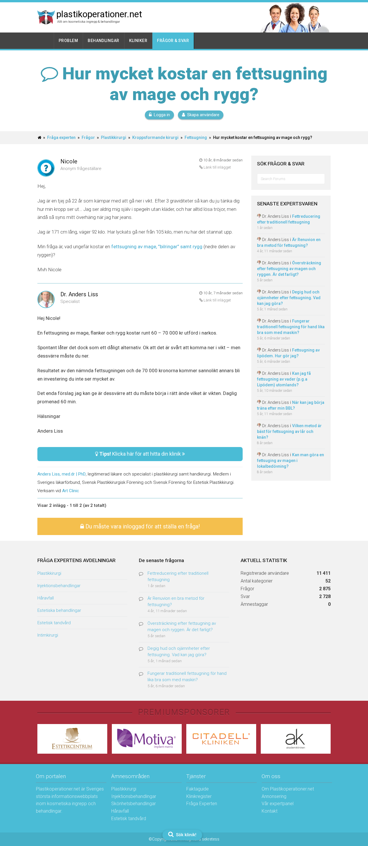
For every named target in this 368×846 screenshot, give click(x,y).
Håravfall (45, 598)
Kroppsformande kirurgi (155, 137)
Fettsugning (196, 137)
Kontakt (269, 811)
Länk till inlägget (217, 167)
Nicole (68, 161)
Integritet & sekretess (200, 839)
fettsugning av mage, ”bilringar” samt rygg (156, 246)
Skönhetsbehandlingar (133, 803)
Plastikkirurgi (113, 137)
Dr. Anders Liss (79, 294)
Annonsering (274, 796)
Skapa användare (203, 114)
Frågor (88, 137)
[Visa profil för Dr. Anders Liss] (46, 299)
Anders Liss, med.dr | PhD (61, 474)
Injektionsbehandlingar (58, 585)
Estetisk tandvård (54, 622)
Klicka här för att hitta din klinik (140, 454)
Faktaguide (197, 789)
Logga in (162, 114)
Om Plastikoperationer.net (288, 789)
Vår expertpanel (278, 803)
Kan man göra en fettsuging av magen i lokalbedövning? (290, 460)
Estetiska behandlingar (59, 610)
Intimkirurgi (47, 635)
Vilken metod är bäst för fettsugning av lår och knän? (289, 431)
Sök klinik (311, 23)
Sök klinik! (185, 834)
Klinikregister (199, 796)
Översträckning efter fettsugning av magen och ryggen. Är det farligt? (289, 269)
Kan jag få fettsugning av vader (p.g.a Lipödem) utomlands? (284, 379)
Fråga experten (61, 137)
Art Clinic (70, 490)
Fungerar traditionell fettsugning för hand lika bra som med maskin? (291, 327)
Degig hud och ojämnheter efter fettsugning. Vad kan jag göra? (289, 298)
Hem (45, 41)
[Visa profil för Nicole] (46, 168)
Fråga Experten (201, 803)
